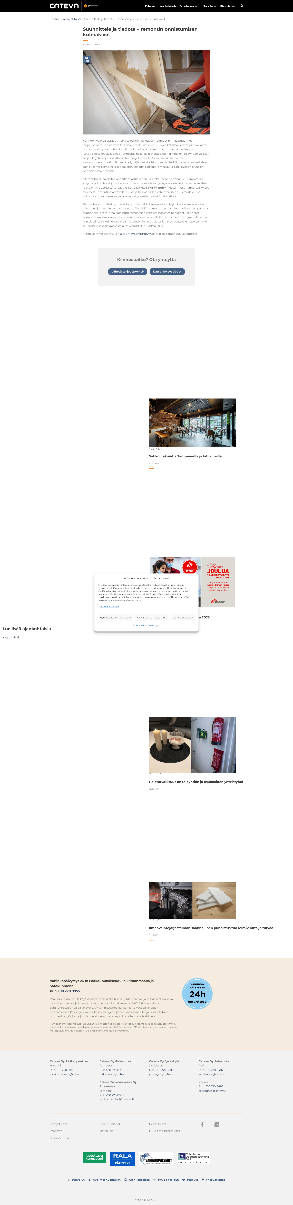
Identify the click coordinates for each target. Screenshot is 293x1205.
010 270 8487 (214, 1070)
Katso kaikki (11, 637)
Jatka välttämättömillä (152, 617)
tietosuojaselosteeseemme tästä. (100, 1027)
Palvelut (150, 6)
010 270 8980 (115, 1070)
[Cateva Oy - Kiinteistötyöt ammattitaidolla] (74, 6)
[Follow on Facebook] (202, 1125)
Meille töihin (210, 6)
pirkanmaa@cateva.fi (114, 1074)
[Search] (242, 6)
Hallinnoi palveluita (109, 606)
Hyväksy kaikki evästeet (115, 617)
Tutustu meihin (189, 6)
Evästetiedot (139, 625)
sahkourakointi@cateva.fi (117, 1099)
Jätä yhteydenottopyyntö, (137, 233)
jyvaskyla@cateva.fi (162, 1074)
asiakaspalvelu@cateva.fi (66, 1074)
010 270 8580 (165, 1070)
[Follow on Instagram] (209, 1125)
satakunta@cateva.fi (213, 1074)
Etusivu (55, 19)
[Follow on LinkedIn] (216, 1125)
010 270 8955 (69, 991)
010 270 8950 (65, 1070)
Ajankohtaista (168, 6)
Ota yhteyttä (227, 6)
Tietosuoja (153, 625)
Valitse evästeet (183, 617)
